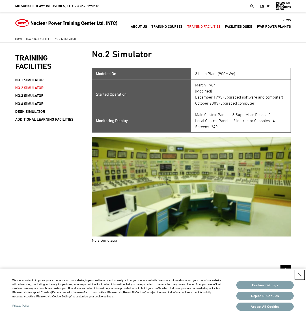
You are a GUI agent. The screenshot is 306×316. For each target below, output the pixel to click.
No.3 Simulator (29, 95)
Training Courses (167, 26)
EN (262, 6)
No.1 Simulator (29, 80)
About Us (139, 26)
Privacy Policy (20, 305)
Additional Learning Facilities (44, 119)
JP (268, 6)
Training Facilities (203, 26)
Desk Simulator (30, 111)
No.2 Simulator (29, 88)
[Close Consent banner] (300, 275)
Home (19, 39)
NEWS (286, 20)
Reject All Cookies (265, 296)
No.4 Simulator (29, 103)
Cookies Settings (265, 285)
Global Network (57, 6)
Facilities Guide (238, 26)
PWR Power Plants (274, 26)
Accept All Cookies (265, 306)
